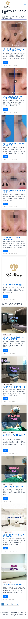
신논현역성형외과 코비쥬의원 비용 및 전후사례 (13, 535)
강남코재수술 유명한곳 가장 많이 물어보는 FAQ (14, 144)
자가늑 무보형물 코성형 (8, 432)
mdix (14, 616)
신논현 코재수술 (7, 582)
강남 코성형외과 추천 (8, 484)
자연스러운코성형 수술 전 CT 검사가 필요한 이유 (13, 238)
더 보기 (5, 62)
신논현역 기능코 (7, 334)
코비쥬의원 (14, 65)
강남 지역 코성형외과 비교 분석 (13, 487)
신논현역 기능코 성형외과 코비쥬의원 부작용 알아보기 (14, 338)
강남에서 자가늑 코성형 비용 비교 (14, 387)
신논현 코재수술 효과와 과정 (12, 584)
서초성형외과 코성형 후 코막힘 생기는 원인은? (14, 191)
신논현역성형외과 (7, 532)
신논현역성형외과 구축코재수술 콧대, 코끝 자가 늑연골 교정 (13, 50)
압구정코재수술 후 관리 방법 (12, 285)
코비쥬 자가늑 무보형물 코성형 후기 (14, 435)
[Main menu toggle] (25, 4)
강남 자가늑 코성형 (7, 384)
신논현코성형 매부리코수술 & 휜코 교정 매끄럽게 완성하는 (13, 97)
